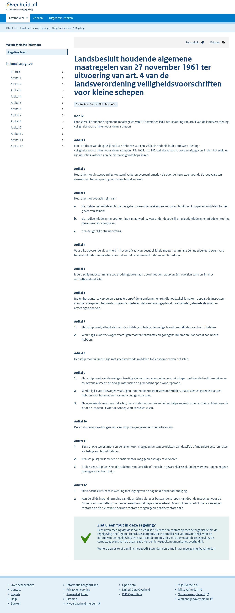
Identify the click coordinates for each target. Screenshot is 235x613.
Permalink (192, 42)
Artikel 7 (16, 115)
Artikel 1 (16, 78)
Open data (129, 585)
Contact (16, 589)
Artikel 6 (16, 109)
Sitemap (72, 599)
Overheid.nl (16, 19)
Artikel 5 (16, 103)
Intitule (15, 72)
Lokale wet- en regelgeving (34, 28)
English (15, 594)
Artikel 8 (16, 121)
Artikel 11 (17, 140)
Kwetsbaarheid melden (82, 603)
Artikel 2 (16, 84)
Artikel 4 (16, 96)
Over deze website (22, 585)
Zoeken (38, 18)
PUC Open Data (132, 594)
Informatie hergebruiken (82, 585)
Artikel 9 (16, 127)
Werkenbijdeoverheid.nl (193, 599)
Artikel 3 (16, 90)
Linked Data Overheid (136, 589)
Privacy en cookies (78, 589)
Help (14, 599)
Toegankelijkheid (77, 594)
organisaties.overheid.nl (187, 541)
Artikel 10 (17, 134)
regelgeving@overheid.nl (199, 548)
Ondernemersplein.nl (191, 594)
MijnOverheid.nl (188, 585)
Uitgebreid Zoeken (61, 18)
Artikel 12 (17, 146)
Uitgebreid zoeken (61, 28)
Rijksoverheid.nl (188, 589)
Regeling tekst (17, 52)
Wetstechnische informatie (23, 45)
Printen (215, 42)
